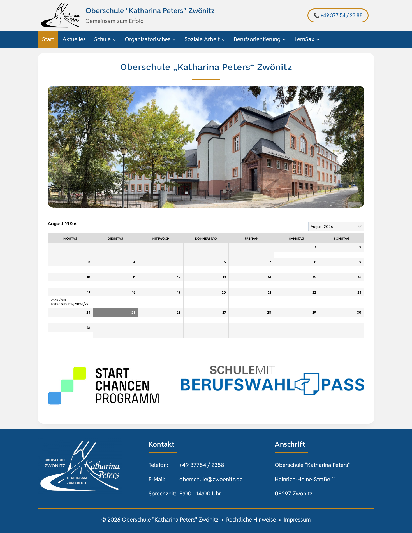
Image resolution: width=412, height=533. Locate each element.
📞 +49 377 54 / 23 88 (338, 15)
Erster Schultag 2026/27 (69, 304)
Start (48, 39)
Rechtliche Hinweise (251, 519)
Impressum (297, 519)
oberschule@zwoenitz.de (211, 479)
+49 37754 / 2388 (201, 465)
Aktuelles (74, 39)
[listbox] (336, 226)
